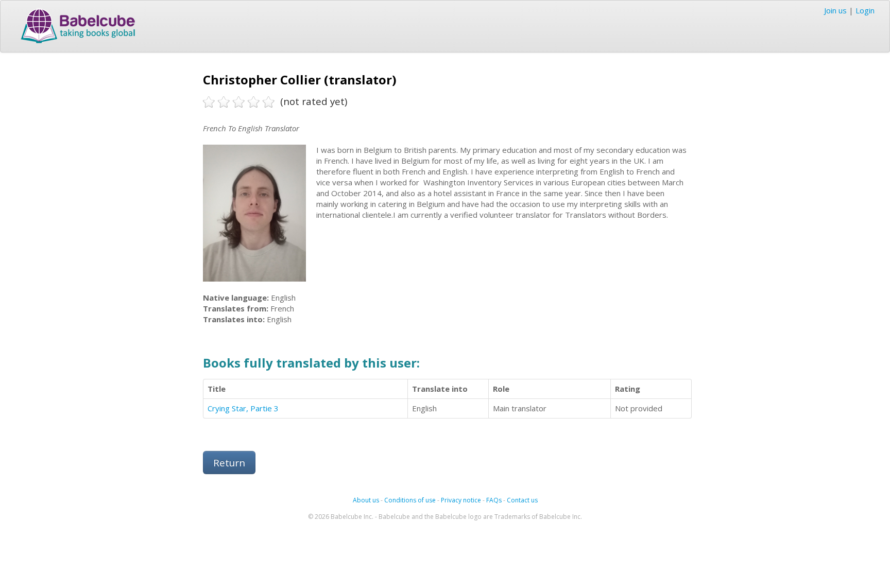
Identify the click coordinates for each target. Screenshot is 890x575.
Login (865, 10)
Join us (835, 10)
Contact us (522, 500)
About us (366, 500)
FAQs (494, 500)
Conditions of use (410, 500)
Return (229, 462)
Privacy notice (461, 500)
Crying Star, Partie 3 (243, 408)
